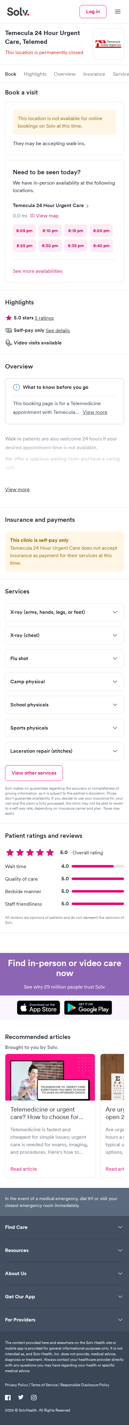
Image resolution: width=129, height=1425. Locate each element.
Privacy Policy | (17, 1384)
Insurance (94, 74)
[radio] (24, 230)
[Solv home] (18, 11)
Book (10, 74)
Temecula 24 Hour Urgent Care (48, 205)
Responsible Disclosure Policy (84, 1384)
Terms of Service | (45, 1384)
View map (47, 215)
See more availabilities (38, 271)
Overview (65, 74)
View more (95, 412)
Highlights (35, 74)
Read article (23, 1169)
